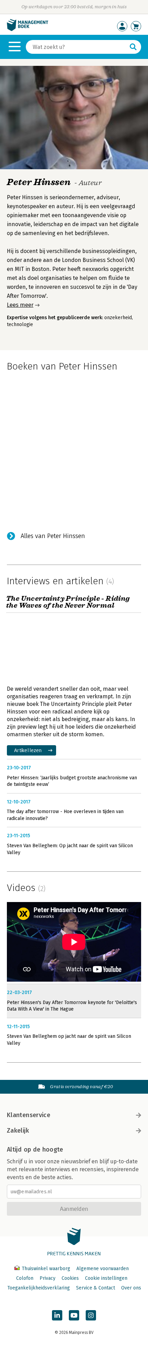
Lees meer (20, 305)
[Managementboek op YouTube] (74, 1315)
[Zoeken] (133, 47)
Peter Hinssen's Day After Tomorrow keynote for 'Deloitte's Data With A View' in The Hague (72, 1006)
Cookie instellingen (106, 1278)
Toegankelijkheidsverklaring (38, 1288)
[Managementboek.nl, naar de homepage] (27, 29)
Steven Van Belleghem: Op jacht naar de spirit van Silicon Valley (70, 849)
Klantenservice (28, 1115)
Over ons (131, 1288)
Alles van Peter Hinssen (53, 536)
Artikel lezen (28, 750)
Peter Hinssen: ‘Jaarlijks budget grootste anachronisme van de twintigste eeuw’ (72, 781)
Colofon (24, 1278)
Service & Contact (95, 1288)
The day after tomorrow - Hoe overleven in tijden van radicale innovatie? (65, 815)
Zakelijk (18, 1130)
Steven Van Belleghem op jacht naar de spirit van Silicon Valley (69, 1039)
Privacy (47, 1278)
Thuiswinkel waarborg (46, 1269)
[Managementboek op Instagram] (91, 1315)
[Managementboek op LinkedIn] (57, 1315)
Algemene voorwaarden (102, 1269)
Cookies (70, 1278)
